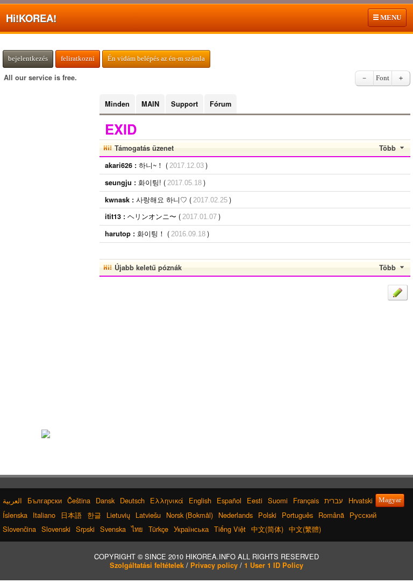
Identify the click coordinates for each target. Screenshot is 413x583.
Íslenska (15, 515)
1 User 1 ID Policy (273, 565)
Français (306, 500)
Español (229, 500)
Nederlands (235, 515)
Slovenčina (19, 529)
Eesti (254, 500)
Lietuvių (118, 515)
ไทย (137, 529)
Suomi (278, 500)
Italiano (44, 515)
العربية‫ (12, 500)
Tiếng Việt (230, 529)
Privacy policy (214, 565)
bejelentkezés (28, 58)
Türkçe (158, 529)
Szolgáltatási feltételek (147, 565)
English (200, 500)
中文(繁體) (305, 529)
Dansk (105, 500)
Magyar (390, 500)
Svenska (113, 529)
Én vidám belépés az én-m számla (156, 58)
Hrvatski (360, 500)
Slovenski (55, 529)
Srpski (85, 529)
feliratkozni (78, 58)
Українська (191, 529)
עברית (333, 500)
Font (382, 78)
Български (44, 500)
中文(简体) (267, 529)
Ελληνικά (166, 500)
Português (297, 515)
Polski (267, 515)
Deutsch (132, 500)
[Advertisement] (46, 255)
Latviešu (148, 515)
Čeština (78, 500)
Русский (363, 515)
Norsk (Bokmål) (189, 515)
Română (331, 515)
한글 (94, 515)
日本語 (71, 515)
